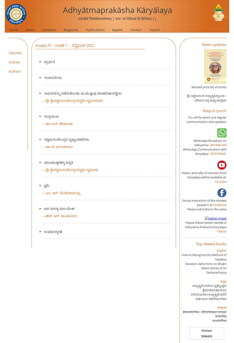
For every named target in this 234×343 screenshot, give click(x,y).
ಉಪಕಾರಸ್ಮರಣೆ (53, 232)
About (30, 30)
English (221, 250)
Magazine (71, 30)
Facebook (219, 205)
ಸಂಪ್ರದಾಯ (51, 116)
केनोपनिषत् (220, 316)
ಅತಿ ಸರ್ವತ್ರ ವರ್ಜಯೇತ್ (59, 208)
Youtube (220, 181)
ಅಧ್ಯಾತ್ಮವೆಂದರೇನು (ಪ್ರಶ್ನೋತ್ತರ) (209, 286)
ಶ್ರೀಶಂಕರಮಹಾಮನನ (214, 290)
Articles (14, 62)
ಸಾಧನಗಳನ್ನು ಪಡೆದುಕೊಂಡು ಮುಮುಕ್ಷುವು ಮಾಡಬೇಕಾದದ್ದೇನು (83, 93)
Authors (15, 71)
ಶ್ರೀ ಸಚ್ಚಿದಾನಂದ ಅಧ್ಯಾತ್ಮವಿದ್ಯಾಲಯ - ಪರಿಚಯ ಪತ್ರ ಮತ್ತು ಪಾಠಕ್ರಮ (206, 98)
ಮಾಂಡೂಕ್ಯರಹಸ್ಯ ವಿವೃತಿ (58, 162)
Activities (49, 30)
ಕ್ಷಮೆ (47, 185)
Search (154, 30)
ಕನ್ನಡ (223, 281)
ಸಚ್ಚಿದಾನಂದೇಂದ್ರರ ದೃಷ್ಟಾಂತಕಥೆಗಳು (66, 139)
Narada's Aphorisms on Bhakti (205, 264)
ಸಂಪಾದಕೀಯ (53, 77)
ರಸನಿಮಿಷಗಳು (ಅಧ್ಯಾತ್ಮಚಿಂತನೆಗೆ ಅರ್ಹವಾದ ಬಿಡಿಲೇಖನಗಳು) (208, 296)
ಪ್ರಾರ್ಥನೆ (49, 62)
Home (13, 30)
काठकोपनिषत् (219, 321)
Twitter (221, 231)
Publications (95, 30)
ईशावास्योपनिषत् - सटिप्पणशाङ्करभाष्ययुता (204, 312)
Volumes (15, 53)
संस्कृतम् (222, 308)
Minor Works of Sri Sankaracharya (213, 270)
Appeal (117, 30)
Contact (136, 30)
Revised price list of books (208, 87)
